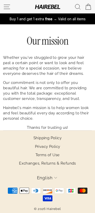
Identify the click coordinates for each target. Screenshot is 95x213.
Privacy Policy (47, 146)
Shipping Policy (47, 138)
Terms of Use (47, 155)
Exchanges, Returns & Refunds (47, 163)
